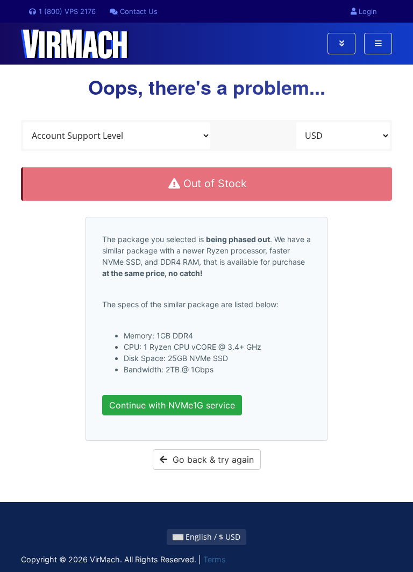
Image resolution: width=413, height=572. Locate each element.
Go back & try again (210, 459)
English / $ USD (211, 537)
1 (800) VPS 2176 (66, 11)
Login (367, 11)
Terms (214, 559)
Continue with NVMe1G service (172, 405)
